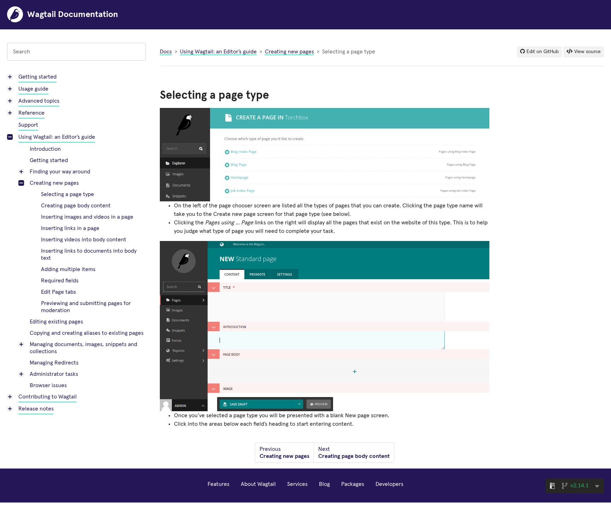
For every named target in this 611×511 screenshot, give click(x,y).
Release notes (36, 409)
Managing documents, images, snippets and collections (83, 347)
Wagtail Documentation (72, 14)
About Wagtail (258, 484)
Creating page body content (76, 205)
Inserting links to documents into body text (88, 254)
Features (218, 484)
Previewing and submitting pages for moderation (86, 306)
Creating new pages (54, 183)
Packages (352, 484)
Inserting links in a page (70, 228)
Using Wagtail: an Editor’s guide (56, 137)
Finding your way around (60, 171)
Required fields (59, 280)
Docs (166, 51)
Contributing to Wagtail (47, 397)
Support (28, 125)
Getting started (37, 77)
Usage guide (33, 89)
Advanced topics (38, 101)
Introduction (45, 149)
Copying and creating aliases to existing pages (87, 333)
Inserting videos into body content (83, 239)
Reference (31, 113)
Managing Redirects (54, 363)
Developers (389, 484)
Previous (284, 452)
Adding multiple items (68, 269)
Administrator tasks (54, 374)
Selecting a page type (67, 194)
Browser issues (48, 385)
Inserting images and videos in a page (87, 217)
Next (354, 452)
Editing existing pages (56, 322)
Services (297, 484)
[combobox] (76, 52)
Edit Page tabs (58, 292)
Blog (324, 484)
